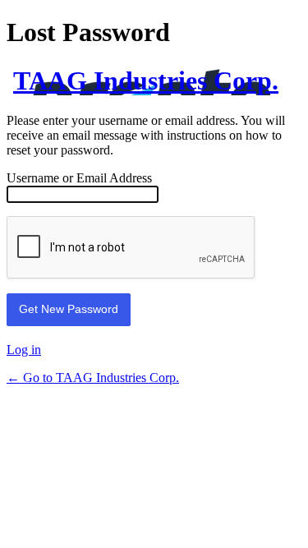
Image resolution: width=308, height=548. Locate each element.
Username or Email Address (79, 178)
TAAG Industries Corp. (145, 80)
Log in (24, 350)
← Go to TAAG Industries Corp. (93, 378)
